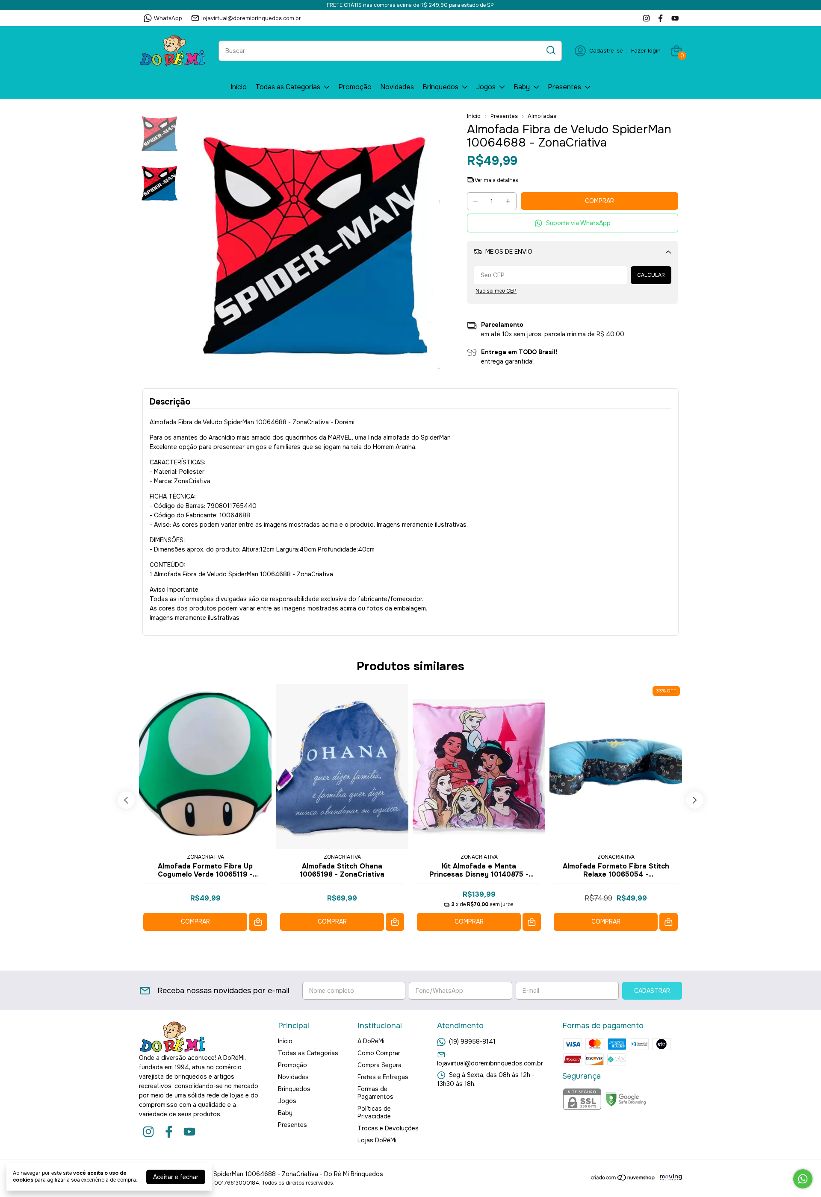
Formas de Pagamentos (375, 1092)
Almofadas (542, 116)
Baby (522, 86)
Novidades (397, 86)
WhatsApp (168, 18)
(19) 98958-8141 (472, 1041)
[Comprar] (258, 922)
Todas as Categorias (287, 86)
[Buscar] (550, 50)
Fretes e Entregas (382, 1077)
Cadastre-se (606, 50)
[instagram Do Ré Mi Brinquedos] (646, 18)
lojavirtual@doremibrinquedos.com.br (251, 18)
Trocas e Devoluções (388, 1128)
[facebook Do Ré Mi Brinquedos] (660, 18)
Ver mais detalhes (496, 180)
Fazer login (646, 50)
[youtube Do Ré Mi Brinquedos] (675, 18)
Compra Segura (379, 1065)
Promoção (355, 86)
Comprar (195, 921)
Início (238, 86)
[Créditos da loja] (669, 1177)
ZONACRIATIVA (205, 857)
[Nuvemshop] (623, 1179)
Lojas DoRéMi (376, 1140)
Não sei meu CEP (496, 291)
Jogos (486, 86)
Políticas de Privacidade (374, 1112)
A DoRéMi (370, 1041)
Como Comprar (378, 1053)
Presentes (564, 86)
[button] (572, 223)
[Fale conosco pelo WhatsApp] (802, 1178)
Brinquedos (440, 86)
